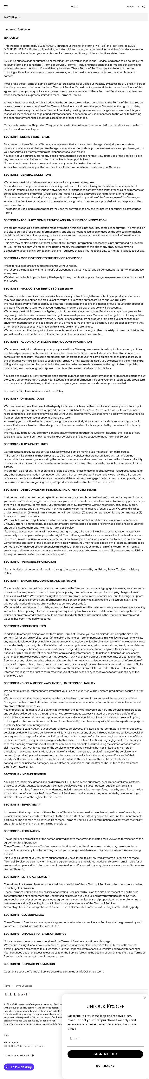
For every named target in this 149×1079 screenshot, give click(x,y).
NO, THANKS (102, 1065)
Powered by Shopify (34, 1049)
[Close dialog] (141, 998)
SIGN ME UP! (102, 1054)
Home (7, 989)
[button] (6, 6)
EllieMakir (17, 1049)
